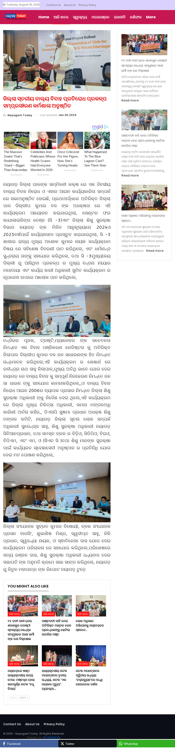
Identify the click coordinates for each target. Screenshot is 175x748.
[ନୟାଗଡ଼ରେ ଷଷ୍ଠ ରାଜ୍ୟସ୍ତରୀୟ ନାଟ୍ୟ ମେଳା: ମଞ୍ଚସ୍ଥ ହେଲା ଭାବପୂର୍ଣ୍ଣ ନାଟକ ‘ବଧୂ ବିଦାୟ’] (23, 655)
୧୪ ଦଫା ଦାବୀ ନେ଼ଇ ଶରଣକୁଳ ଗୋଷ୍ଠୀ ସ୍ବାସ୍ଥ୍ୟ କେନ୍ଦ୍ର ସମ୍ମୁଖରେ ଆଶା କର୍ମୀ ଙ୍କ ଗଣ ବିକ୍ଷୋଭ (144, 65)
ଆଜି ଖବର (61, 17)
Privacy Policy (87, 5)
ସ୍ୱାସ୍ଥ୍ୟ (80, 17)
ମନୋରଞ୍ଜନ (100, 17)
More (151, 17)
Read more (130, 100)
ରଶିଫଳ (135, 17)
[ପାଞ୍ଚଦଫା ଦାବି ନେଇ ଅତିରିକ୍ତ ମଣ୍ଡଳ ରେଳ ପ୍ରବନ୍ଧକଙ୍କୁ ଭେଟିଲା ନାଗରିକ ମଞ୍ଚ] (57, 605)
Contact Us (53, 5)
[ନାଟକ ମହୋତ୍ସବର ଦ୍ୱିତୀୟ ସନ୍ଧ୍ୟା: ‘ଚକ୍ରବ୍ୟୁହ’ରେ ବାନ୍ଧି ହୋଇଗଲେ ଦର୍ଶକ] (91, 655)
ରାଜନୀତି (119, 17)
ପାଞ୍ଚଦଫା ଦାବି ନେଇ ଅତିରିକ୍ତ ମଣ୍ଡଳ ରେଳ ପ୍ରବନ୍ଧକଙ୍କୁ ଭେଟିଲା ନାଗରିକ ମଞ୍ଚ (142, 140)
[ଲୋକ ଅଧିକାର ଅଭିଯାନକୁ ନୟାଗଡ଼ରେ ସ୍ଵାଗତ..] (91, 605)
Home (43, 17)
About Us (70, 5)
